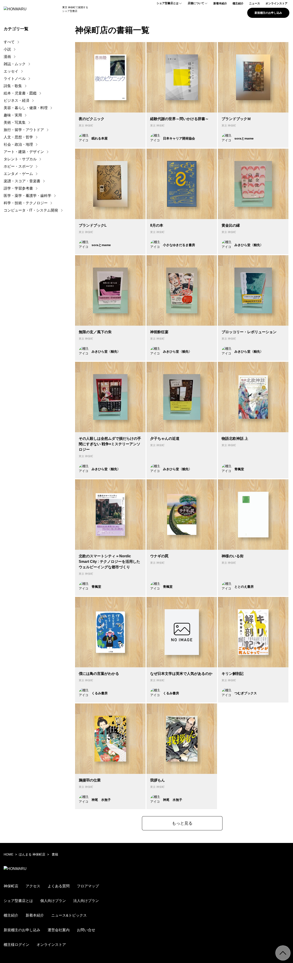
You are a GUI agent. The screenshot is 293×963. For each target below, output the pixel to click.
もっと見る (182, 823)
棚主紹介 (238, 3)
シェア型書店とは (168, 3)
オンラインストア (277, 3)
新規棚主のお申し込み (268, 12)
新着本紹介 (220, 3)
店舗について (196, 3)
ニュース (254, 3)
